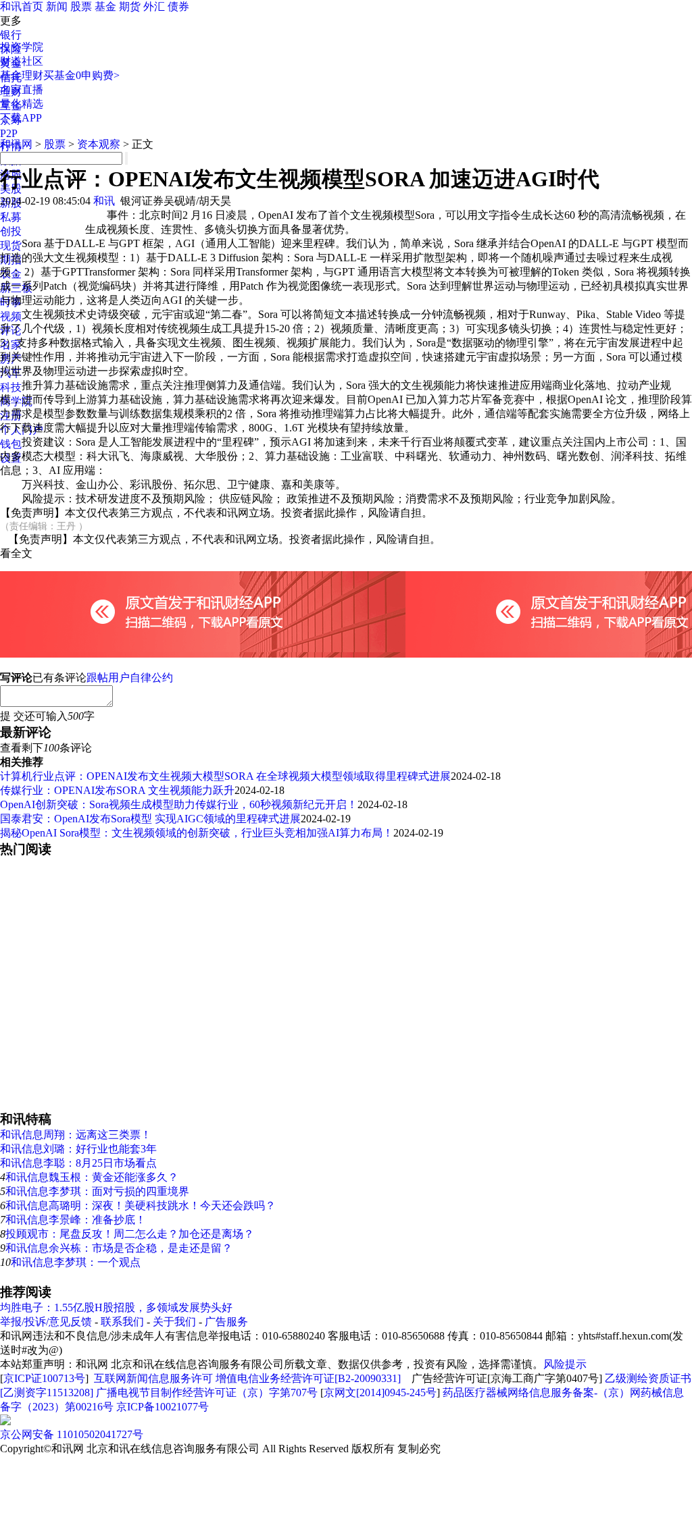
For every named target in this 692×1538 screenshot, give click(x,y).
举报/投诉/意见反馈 (46, 1321)
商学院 (16, 401)
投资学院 (21, 47)
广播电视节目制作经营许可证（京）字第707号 (207, 1392)
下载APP (21, 118)
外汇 (154, 6)
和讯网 (16, 144)
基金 (105, 6)
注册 (11, 415)
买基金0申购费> (81, 75)
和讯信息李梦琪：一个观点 (76, 1262)
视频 (11, 316)
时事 (11, 302)
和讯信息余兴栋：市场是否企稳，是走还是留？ (118, 1248)
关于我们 (174, 1321)
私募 (11, 217)
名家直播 (21, 89)
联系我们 (122, 1321)
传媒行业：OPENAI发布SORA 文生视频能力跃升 (117, 790)
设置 (11, 458)
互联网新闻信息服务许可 (153, 1378)
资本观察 (98, 144)
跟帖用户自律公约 (129, 677)
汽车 (11, 373)
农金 (11, 274)
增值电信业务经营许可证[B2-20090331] (308, 1378)
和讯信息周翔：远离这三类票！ (75, 1134)
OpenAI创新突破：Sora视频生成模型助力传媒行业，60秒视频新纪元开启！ (178, 804)
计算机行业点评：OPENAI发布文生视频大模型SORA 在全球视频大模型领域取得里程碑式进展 (225, 776)
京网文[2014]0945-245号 (380, 1392)
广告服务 (226, 1321)
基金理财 (21, 75)
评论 (11, 330)
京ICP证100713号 (44, 1378)
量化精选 (21, 103)
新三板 (16, 288)
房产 (11, 359)
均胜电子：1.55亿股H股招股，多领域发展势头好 (116, 1307)
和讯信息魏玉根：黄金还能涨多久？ (91, 1177)
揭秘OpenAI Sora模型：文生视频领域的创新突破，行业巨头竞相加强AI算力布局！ (196, 833)
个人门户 (21, 429)
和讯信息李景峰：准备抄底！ (75, 1219)
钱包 (11, 444)
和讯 (104, 201)
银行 (11, 35)
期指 (11, 259)
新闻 (57, 6)
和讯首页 (21, 6)
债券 (178, 6)
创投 (11, 231)
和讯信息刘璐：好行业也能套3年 (78, 1149)
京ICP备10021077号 (162, 1406)
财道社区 (21, 61)
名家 (11, 344)
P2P (9, 133)
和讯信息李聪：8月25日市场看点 (78, 1163)
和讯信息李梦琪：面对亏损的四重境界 (97, 1191)
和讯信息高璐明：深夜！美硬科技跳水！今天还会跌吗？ (140, 1205)
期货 (130, 6)
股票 (81, 6)
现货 (11, 245)
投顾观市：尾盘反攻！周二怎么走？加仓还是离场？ (129, 1234)
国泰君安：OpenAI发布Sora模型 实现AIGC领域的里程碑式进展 (150, 818)
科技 (11, 387)
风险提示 (565, 1364)
